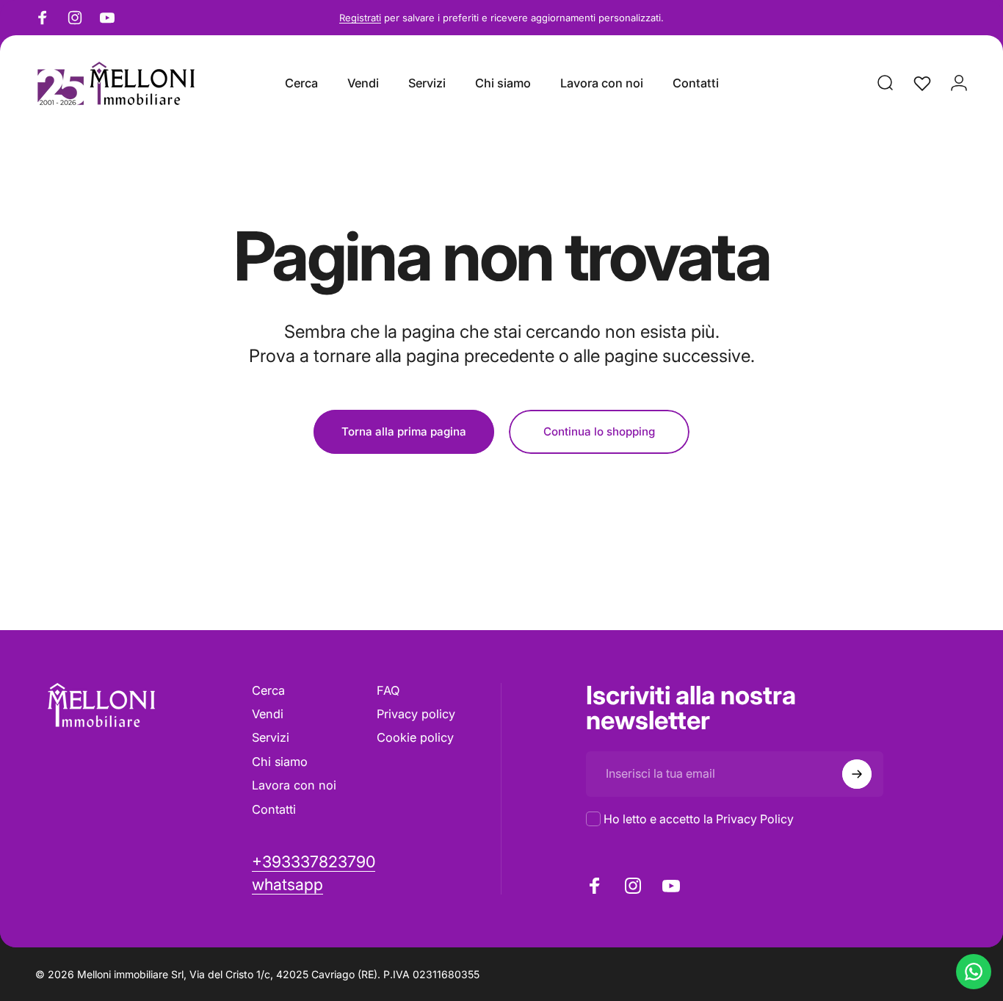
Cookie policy (415, 737)
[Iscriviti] (857, 774)
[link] (287, 885)
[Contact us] (973, 971)
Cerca (268, 690)
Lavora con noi (294, 785)
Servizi (270, 737)
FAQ (388, 690)
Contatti (274, 809)
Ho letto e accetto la (699, 819)
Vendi (267, 714)
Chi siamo (280, 761)
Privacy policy (416, 714)
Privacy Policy (755, 819)
